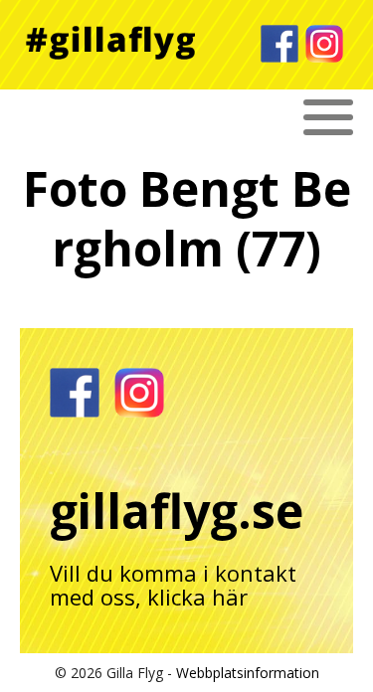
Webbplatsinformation (247, 672)
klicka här (197, 596)
